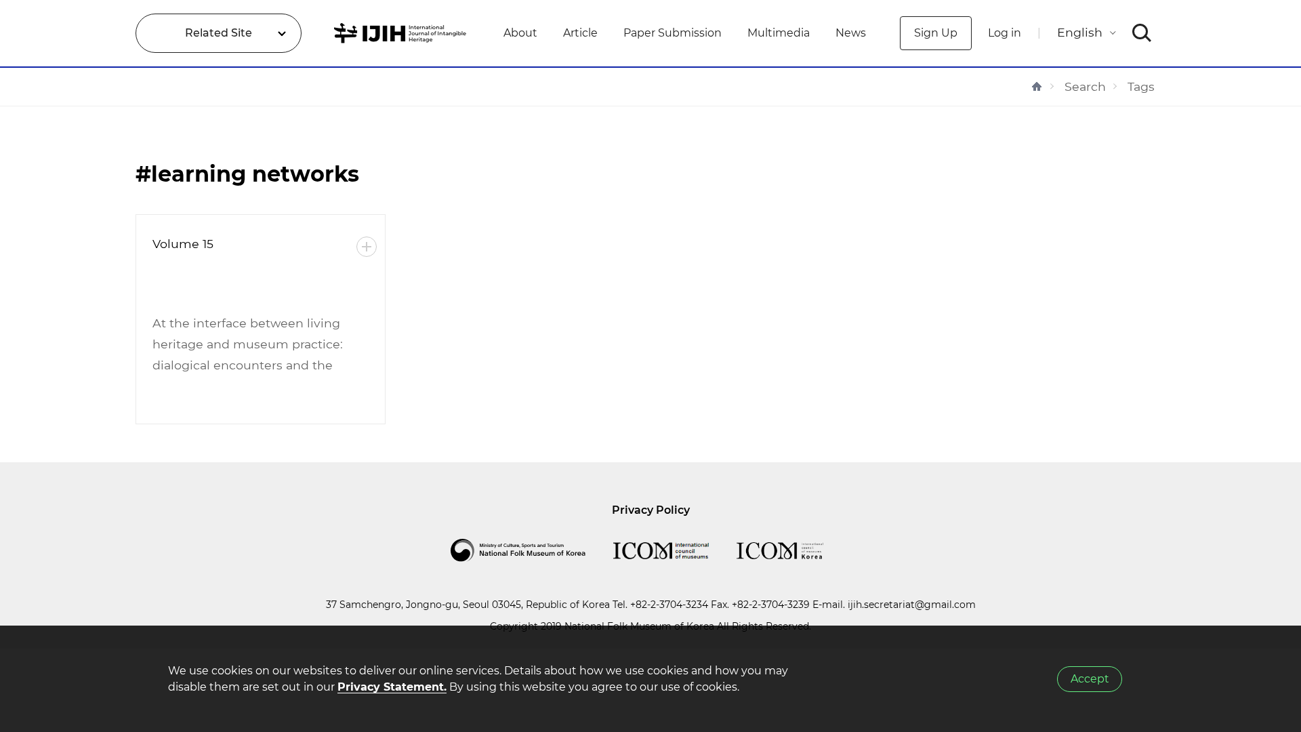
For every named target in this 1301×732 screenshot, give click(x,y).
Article (580, 32)
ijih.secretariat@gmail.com (912, 604)
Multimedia (778, 32)
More (366, 247)
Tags (1141, 86)
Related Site (218, 32)
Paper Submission (672, 32)
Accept (1090, 678)
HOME (1037, 86)
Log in (1004, 32)
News (850, 32)
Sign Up (935, 32)
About (520, 32)
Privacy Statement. (392, 686)
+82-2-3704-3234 (669, 604)
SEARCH (1142, 33)
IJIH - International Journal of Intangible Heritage (402, 33)
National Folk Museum (532, 550)
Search (1085, 86)
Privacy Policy (651, 510)
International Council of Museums (675, 550)
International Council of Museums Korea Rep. (793, 550)
